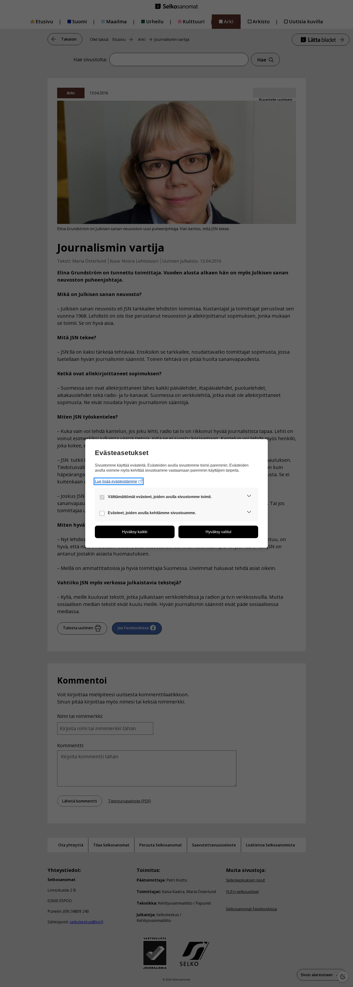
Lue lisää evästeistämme (116, 481)
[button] (249, 497)
